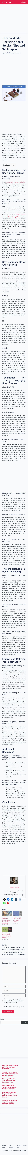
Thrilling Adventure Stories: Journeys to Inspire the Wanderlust (6, 920)
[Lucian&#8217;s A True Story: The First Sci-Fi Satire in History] (17, 913)
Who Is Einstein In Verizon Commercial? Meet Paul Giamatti (9, 1087)
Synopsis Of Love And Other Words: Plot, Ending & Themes (9, 1102)
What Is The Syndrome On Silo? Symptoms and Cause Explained (10, 1073)
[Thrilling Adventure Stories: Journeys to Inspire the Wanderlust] (7, 913)
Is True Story (7, 2)
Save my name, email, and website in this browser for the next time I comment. (13, 1001)
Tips (5, 945)
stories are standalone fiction (15, 182)
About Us (19, 1146)
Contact (24, 1145)
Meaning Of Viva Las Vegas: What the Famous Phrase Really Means (9, 1094)
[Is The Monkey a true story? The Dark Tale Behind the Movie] (7, 929)
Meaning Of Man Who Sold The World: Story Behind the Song (9, 1080)
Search (2, 1019)
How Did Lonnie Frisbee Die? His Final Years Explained (10, 1067)
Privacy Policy (4, 1146)
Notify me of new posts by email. (14, 1007)
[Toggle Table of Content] (12, 165)
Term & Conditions (11, 1146)
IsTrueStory (23, 1150)
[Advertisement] (14, 18)
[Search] (25, 1022)
